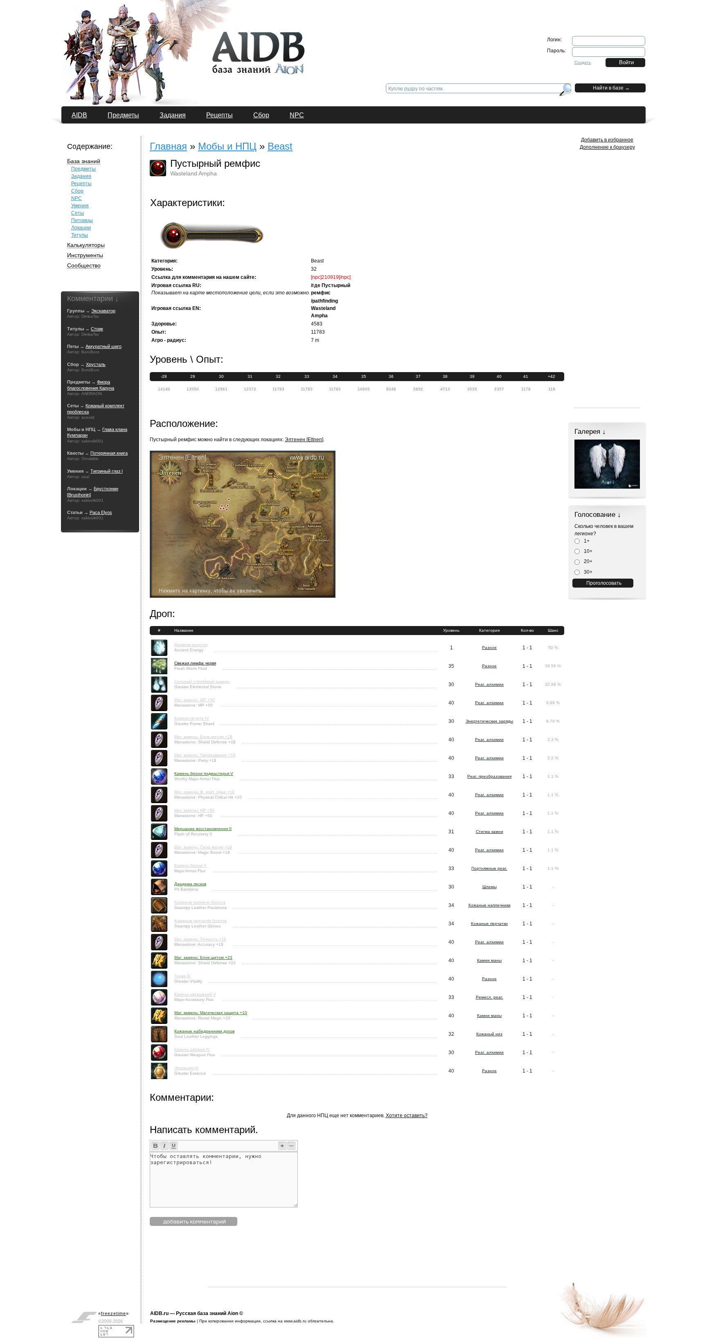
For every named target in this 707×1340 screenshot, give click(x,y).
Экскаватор (103, 310)
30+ (587, 572)
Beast (280, 146)
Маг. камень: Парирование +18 (205, 755)
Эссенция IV (186, 1068)
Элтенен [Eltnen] (304, 439)
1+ (586, 541)
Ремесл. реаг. (489, 997)
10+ (587, 551)
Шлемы (489, 886)
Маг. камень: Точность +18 (200, 939)
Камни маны (489, 960)
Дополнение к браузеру (607, 147)
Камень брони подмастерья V (203, 773)
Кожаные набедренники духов (204, 1031)
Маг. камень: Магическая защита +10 (210, 1012)
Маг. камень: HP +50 (194, 810)
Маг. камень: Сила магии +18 (203, 847)
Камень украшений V (195, 994)
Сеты (77, 213)
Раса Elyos (101, 512)
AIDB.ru (159, 1313)
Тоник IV (182, 976)
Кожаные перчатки (489, 923)
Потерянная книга (109, 453)
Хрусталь (96, 364)
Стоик (97, 328)
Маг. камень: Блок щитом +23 (203, 957)
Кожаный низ (489, 1034)
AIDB (79, 115)
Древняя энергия (190, 644)
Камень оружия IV (192, 1049)
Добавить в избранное (607, 140)
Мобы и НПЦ (227, 146)
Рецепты (219, 115)
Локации (81, 228)
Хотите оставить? (407, 1115)
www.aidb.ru (295, 1321)
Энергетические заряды (489, 721)
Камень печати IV (191, 718)
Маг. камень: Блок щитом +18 (203, 736)
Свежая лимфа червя (195, 663)
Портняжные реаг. (489, 868)
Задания (173, 115)
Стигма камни (489, 831)
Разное (489, 647)
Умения (80, 206)
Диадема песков (190, 884)
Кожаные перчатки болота (200, 920)
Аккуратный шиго (104, 346)
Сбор (261, 115)
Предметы (123, 115)
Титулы (79, 235)
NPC (297, 115)
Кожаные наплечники (489, 905)
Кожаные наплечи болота (199, 902)
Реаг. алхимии (489, 684)
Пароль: (556, 51)
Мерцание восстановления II (203, 828)
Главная (168, 146)
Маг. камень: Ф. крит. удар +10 (204, 792)
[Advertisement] (357, 1268)
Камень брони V (190, 865)
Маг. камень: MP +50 (194, 700)
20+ (587, 561)
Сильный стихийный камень (202, 681)
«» (113, 1313)
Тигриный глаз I (106, 471)
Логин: (554, 40)
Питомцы (82, 220)
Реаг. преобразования (489, 776)
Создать (582, 62)
